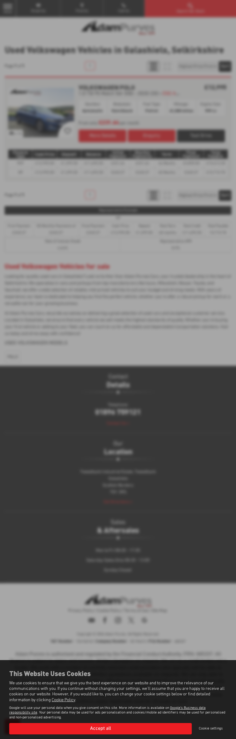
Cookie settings (211, 728)
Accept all (100, 728)
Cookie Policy (63, 700)
